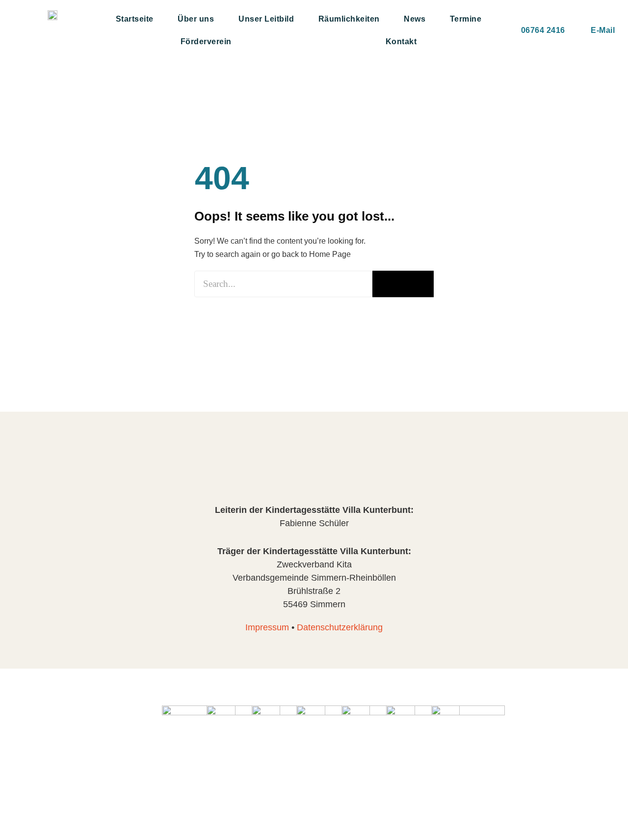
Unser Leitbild (266, 19)
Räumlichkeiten (349, 19)
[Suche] (403, 284)
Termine (466, 19)
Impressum (267, 627)
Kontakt (401, 41)
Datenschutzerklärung (340, 627)
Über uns (196, 19)
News (414, 19)
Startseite (135, 19)
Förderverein (206, 41)
